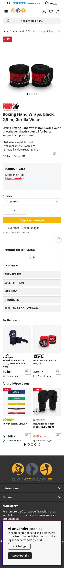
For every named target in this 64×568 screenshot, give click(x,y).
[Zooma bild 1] (32, 68)
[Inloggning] (44, 12)
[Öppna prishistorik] (23, 156)
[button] (32, 3)
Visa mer (10, 265)
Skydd (31, 31)
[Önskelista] (51, 12)
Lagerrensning (14, 178)
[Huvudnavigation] (6, 12)
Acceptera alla (20, 555)
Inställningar (19, 546)
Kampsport (18, 31)
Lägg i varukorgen (32, 220)
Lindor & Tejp (46, 31)
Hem (5, 31)
